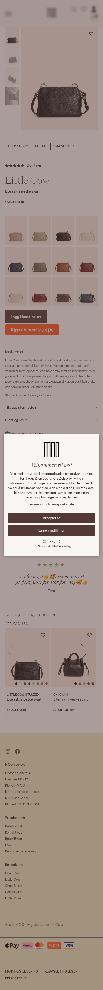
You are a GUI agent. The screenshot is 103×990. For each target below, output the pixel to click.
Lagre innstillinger (51, 530)
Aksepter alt (51, 518)
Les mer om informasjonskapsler (51, 504)
